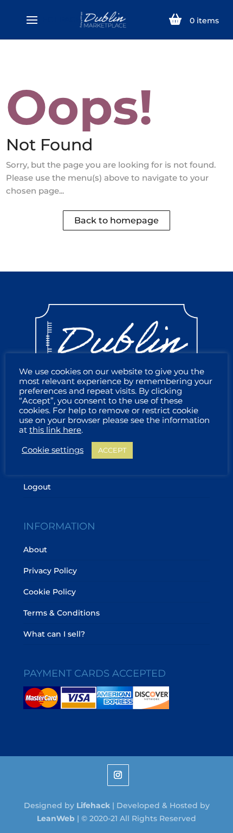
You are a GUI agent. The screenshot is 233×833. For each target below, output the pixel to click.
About (35, 549)
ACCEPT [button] (112, 450)
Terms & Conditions (61, 613)
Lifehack (93, 805)
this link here (55, 430)
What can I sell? (54, 634)
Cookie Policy (49, 592)
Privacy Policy (50, 571)
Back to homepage (116, 220)
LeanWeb (56, 818)
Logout (37, 487)
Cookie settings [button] (52, 450)
